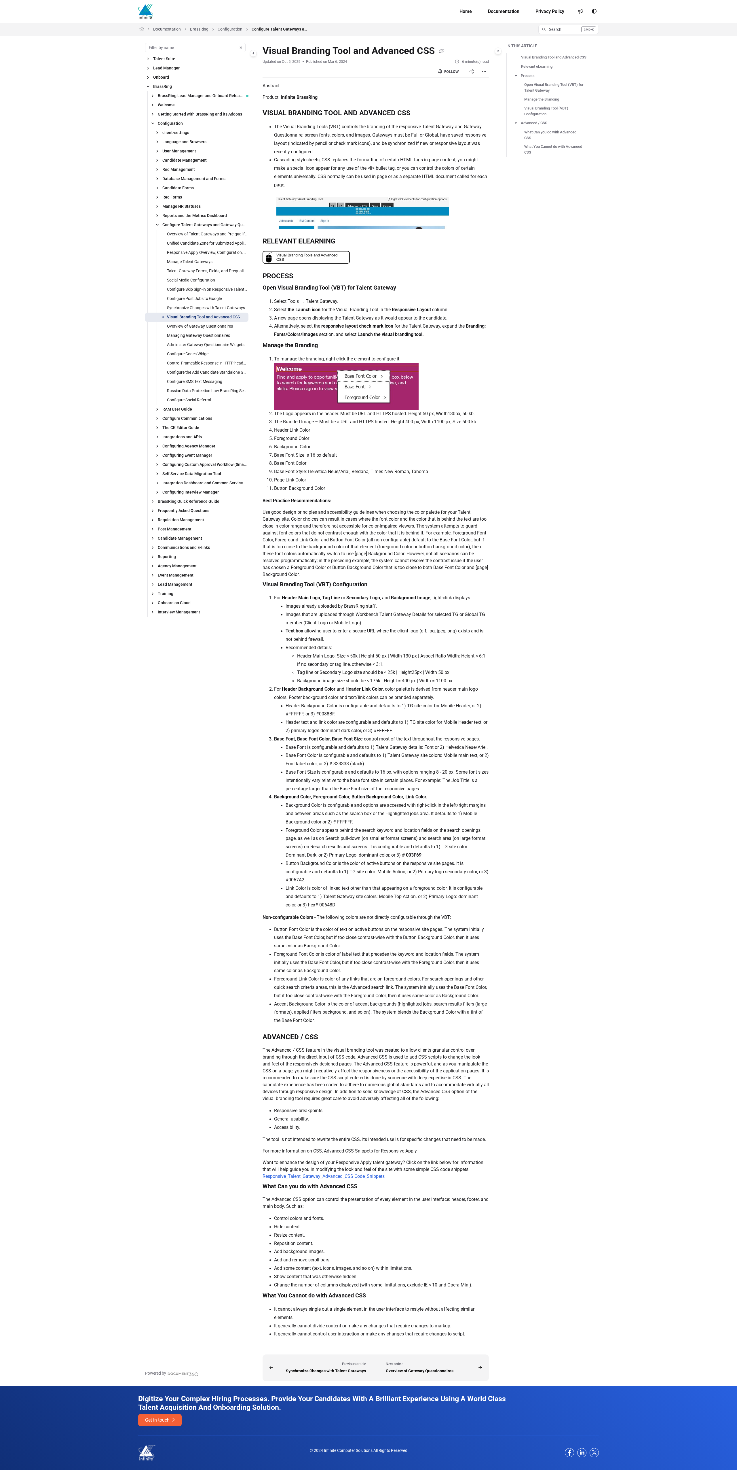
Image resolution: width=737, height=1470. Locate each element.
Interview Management (179, 612)
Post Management (174, 529)
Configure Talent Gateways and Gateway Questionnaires (280, 29)
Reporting (167, 556)
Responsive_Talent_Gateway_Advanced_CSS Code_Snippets (324, 1176)
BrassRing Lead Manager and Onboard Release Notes (200, 95)
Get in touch (158, 1420)
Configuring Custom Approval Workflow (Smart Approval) (204, 464)
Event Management (175, 575)
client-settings (175, 132)
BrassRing (199, 29)
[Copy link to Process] (302, 276)
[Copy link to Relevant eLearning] (344, 241)
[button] (568, 29)
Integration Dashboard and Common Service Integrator (204, 483)
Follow (451, 71)
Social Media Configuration (191, 280)
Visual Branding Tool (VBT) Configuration (546, 111)
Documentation (167, 29)
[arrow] (515, 76)
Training (165, 593)
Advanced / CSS (534, 123)
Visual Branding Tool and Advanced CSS (203, 317)
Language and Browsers (184, 141)
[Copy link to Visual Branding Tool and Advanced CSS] (419, 113)
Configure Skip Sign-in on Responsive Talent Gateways (207, 289)
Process (528, 75)
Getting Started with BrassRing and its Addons (200, 114)
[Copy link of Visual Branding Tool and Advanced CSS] (441, 51)
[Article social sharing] (471, 71)
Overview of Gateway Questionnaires (200, 326)
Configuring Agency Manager (188, 446)
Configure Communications (187, 418)
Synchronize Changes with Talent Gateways (206, 307)
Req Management (178, 169)
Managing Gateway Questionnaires (198, 335)
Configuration (230, 29)
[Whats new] (580, 11)
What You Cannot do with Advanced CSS (553, 149)
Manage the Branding (541, 99)
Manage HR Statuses (181, 206)
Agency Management (177, 566)
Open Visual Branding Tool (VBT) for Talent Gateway (554, 87)
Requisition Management (181, 519)
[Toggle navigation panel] (253, 53)
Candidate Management (184, 160)
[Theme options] (594, 11)
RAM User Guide (177, 409)
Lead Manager (166, 68)
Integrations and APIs (182, 436)
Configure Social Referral (189, 400)
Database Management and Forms (193, 178)
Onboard (161, 77)
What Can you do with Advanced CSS (550, 135)
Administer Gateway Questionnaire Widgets (205, 344)
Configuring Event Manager (187, 455)
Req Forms (172, 197)
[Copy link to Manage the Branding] (327, 345)
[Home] (145, 11)
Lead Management (175, 584)
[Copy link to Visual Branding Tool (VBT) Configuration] (376, 584)
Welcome (166, 105)
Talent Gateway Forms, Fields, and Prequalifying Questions (207, 271)
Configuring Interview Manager (190, 492)
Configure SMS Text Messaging (194, 381)
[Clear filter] (241, 47)
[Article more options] (484, 71)
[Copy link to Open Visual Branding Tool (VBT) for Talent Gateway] (405, 288)
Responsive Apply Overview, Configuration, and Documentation (207, 252)
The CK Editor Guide (180, 427)
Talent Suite (164, 58)
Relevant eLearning (536, 66)
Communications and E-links (184, 547)
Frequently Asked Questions (183, 510)
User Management (179, 151)
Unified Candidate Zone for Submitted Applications (207, 243)
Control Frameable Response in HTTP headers (207, 363)
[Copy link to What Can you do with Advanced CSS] (366, 1186)
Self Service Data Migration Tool (191, 473)
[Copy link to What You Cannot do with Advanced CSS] (375, 1296)
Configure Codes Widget (188, 354)
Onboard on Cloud (174, 602)
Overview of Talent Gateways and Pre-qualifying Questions (207, 234)
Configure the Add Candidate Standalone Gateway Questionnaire (207, 372)
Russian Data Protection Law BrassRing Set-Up (207, 390)
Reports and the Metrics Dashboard (194, 215)
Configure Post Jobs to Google (194, 298)
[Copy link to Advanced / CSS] (327, 1037)
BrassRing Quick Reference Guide (188, 501)
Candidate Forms (178, 188)
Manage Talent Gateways (189, 261)
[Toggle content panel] (498, 51)
